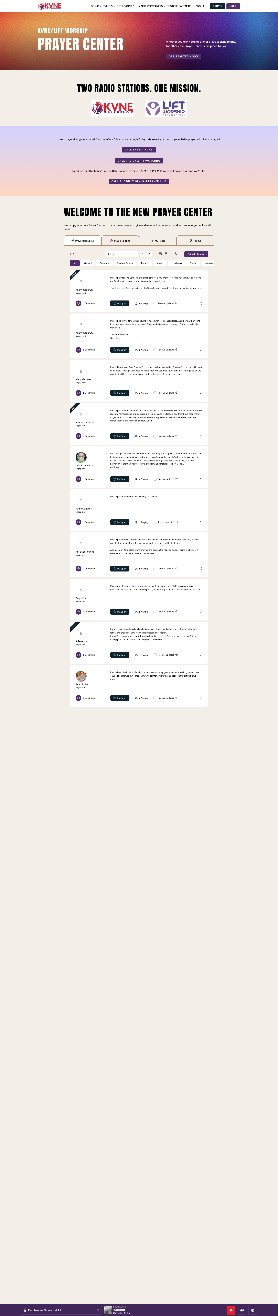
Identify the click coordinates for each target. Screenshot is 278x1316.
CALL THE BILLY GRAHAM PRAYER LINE (139, 181)
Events (108, 6)
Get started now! (183, 56)
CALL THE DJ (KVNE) (139, 149)
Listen (233, 6)
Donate (217, 6)
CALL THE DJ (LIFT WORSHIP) (139, 160)
